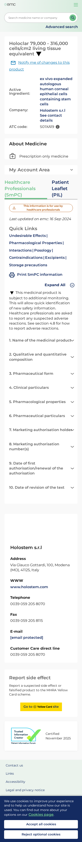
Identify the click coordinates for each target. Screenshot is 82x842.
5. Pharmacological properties (37, 402)
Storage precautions (28, 265)
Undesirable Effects (27, 235)
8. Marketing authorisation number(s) (34, 446)
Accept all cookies (41, 824)
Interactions (20, 250)
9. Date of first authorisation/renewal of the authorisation (36, 468)
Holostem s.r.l (52, 110)
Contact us (14, 765)
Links (10, 773)
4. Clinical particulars (29, 387)
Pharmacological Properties (35, 243)
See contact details (51, 118)
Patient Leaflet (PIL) (60, 188)
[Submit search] (72, 17)
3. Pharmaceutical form (31, 373)
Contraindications (26, 257)
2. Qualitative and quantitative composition (38, 356)
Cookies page (41, 814)
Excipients (55, 257)
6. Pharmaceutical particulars (37, 416)
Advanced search (62, 27)
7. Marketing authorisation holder (40, 430)
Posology (42, 250)
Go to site (41, 707)
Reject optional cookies (41, 834)
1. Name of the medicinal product (40, 340)
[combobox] (37, 17)
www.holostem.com (29, 587)
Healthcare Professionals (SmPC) (20, 188)
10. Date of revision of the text (36, 487)
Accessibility (15, 782)
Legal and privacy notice (25, 790)
